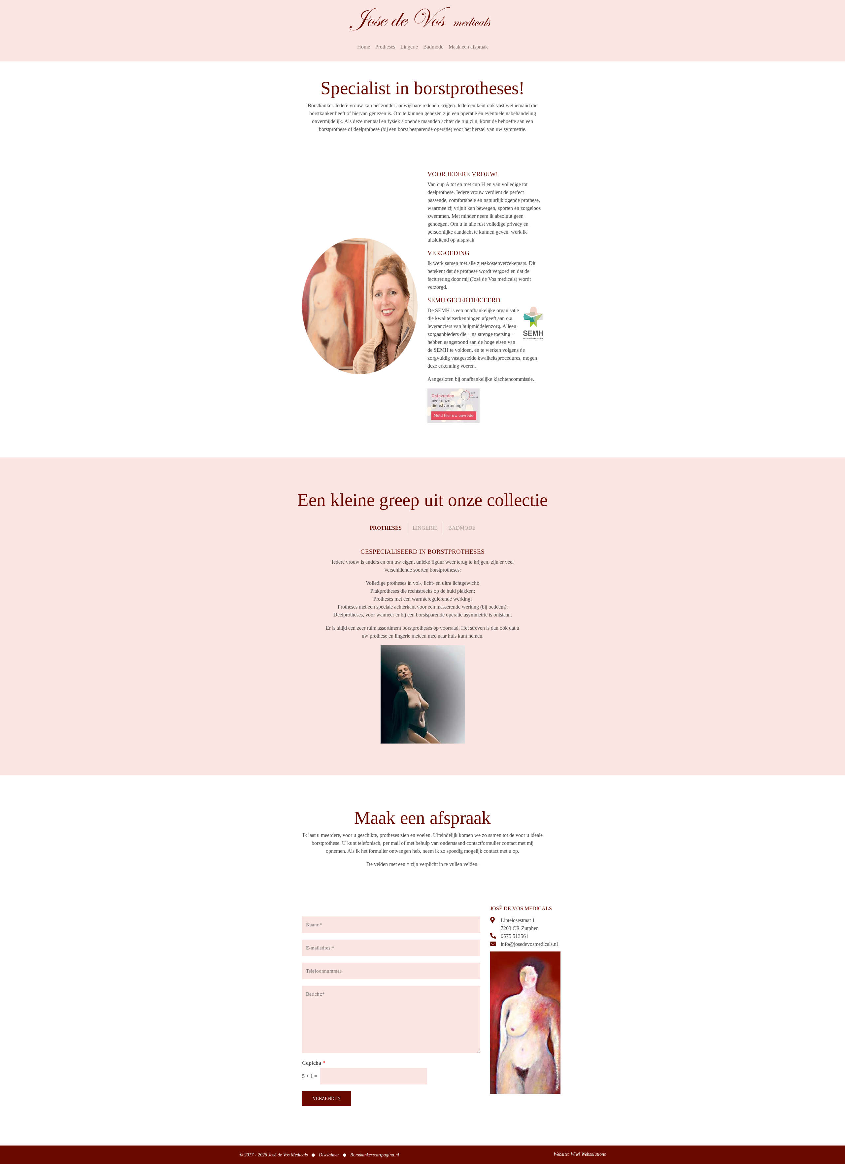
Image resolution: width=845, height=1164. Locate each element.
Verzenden (327, 1098)
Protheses (385, 47)
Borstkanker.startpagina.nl (374, 1154)
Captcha (313, 1063)
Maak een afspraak (468, 47)
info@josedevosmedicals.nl (529, 944)
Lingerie (409, 47)
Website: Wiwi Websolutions (580, 1154)
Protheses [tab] (386, 528)
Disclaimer (329, 1154)
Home (363, 47)
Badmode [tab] (462, 528)
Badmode (433, 47)
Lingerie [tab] (425, 528)
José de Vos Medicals (288, 1154)
